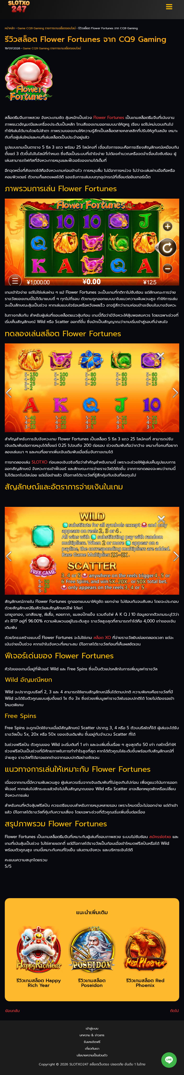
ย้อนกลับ (12, 1011)
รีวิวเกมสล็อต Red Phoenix (145, 983)
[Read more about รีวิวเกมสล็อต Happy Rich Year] (39, 951)
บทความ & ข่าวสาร (92, 1035)
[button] (169, 1060)
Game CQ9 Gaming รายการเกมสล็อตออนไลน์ (46, 28)
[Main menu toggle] (169, 6)
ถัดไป (174, 1011)
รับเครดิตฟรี (92, 1042)
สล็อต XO (102, 637)
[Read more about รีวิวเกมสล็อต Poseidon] (92, 951)
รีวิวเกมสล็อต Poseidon (92, 983)
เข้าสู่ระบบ (92, 1028)
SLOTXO (39, 462)
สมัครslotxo (160, 837)
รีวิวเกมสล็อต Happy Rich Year (39, 983)
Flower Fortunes (108, 117)
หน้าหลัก (10, 28)
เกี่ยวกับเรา (92, 1048)
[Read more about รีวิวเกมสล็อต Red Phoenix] (145, 951)
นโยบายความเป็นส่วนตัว (92, 1055)
